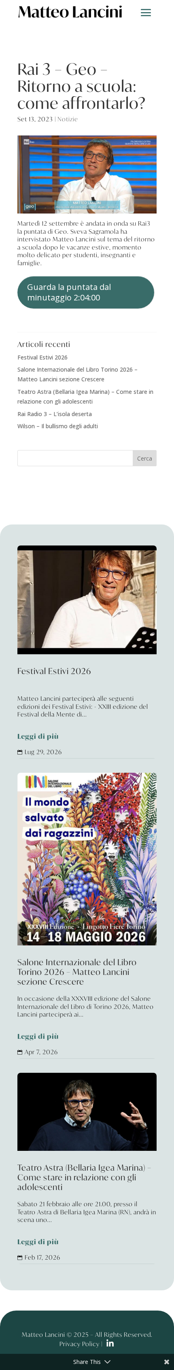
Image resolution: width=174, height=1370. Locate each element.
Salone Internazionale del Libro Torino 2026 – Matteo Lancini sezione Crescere (87, 1000)
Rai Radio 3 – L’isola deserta (54, 414)
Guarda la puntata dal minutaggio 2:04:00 (69, 292)
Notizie (67, 119)
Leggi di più (38, 737)
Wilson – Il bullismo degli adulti (57, 426)
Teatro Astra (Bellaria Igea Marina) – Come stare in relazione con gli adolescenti (87, 1205)
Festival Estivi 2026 (42, 357)
